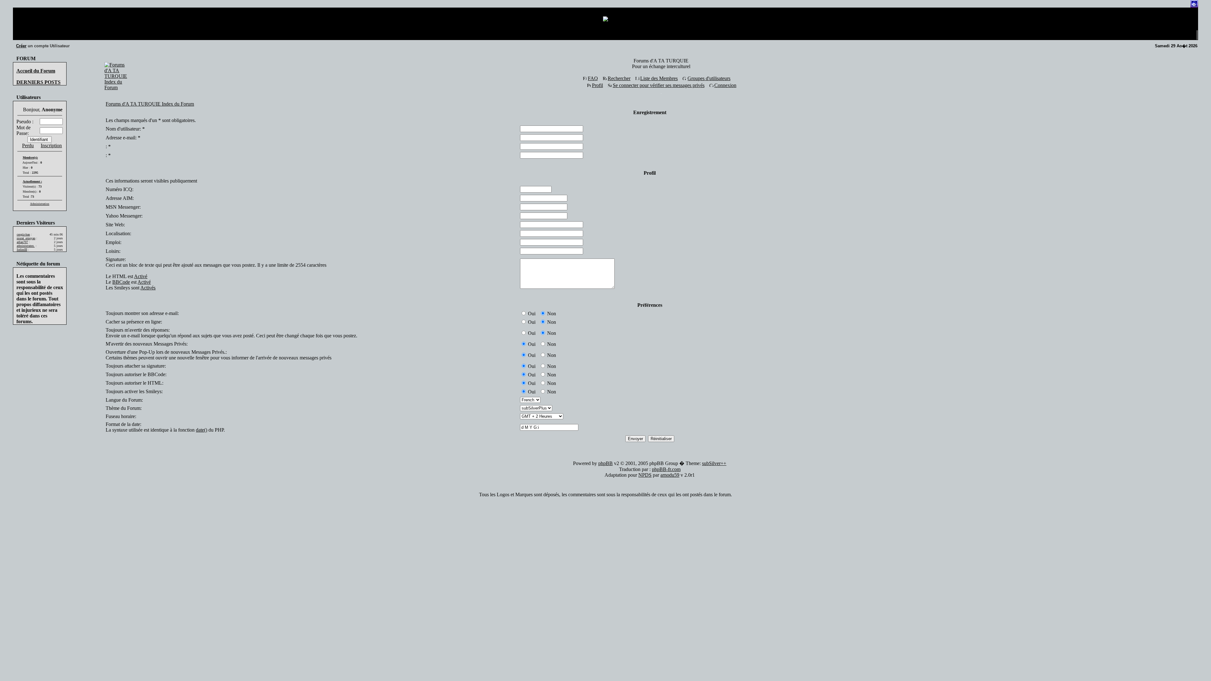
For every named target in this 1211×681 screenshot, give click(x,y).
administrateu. (26, 245)
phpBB (605, 463)
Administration (39, 204)
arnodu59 (669, 475)
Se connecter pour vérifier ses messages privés (659, 85)
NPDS (645, 475)
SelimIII (22, 249)
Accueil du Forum (35, 70)
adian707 (22, 242)
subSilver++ (714, 463)
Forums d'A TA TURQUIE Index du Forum (150, 104)
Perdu (28, 145)
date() (201, 430)
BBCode (121, 282)
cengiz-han (23, 234)
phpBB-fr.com (666, 469)
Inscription (51, 145)
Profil (597, 85)
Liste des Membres (659, 78)
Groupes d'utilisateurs (708, 78)
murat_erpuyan (26, 238)
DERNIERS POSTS (38, 82)
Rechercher (619, 78)
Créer (21, 46)
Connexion (725, 85)
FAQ (593, 78)
